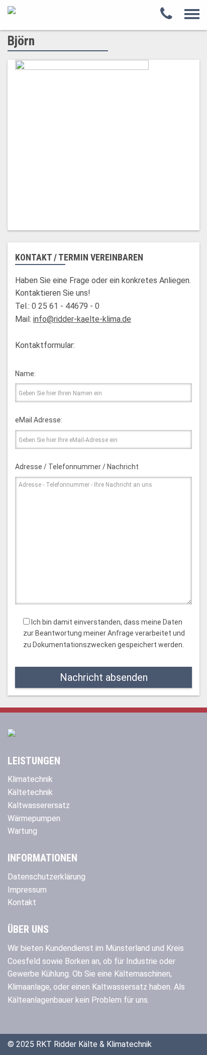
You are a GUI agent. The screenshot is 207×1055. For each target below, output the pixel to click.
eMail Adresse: (38, 420)
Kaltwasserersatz (39, 805)
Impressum (27, 890)
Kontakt (22, 902)
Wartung (22, 831)
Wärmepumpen (34, 818)
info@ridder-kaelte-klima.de (82, 319)
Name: (25, 374)
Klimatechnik (30, 779)
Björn (21, 40)
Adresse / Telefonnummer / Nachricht (77, 467)
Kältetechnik (30, 792)
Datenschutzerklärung (46, 877)
